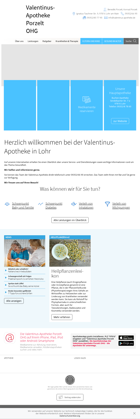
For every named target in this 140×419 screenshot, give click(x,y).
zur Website (120, 121)
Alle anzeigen (13, 300)
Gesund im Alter (112, 41)
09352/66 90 (131, 13)
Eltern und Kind (91, 41)
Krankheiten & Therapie (67, 41)
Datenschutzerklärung (70, 415)
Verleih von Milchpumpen (121, 205)
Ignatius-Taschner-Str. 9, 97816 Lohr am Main (97, 13)
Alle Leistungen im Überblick (70, 220)
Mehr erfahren (62, 317)
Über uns (19, 41)
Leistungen (33, 41)
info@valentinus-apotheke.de (121, 17)
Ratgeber (47, 41)
